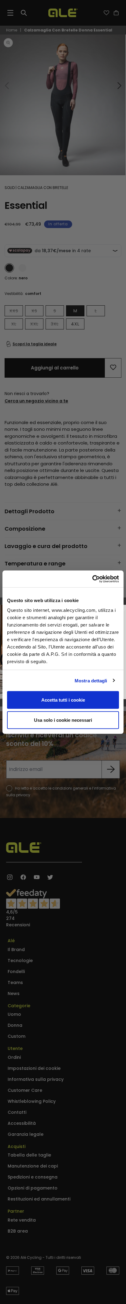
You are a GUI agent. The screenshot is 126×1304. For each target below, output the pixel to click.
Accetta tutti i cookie (63, 700)
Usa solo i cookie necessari (63, 719)
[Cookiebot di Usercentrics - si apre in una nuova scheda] (92, 579)
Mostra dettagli (91, 680)
